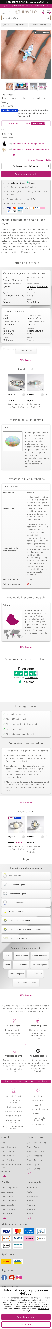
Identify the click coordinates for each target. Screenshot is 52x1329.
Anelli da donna (20, 965)
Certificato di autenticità (14, 1101)
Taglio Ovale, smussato (9, 332)
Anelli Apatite (7, 1205)
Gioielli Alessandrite (36, 1151)
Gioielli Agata (33, 1147)
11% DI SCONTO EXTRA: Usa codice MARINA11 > (26, 2)
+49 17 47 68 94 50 (14, 1060)
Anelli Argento (8, 1209)
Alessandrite (33, 1196)
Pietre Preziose (19, 25)
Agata (29, 1192)
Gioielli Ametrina (34, 1160)
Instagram (19, 1277)
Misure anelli (38, 1124)
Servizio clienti (13, 1056)
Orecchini (5, 1171)
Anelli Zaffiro (7, 1160)
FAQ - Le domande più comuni (13, 1127)
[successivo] (46, 395)
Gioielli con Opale (39, 956)
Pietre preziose (21, 956)
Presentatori (38, 1100)
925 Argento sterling (13, 296)
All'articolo (25, 360)
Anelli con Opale (35, 973)
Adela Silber (33, 302)
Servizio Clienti (13, 1096)
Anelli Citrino (7, 1213)
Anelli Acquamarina (10, 1187)
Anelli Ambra (7, 1196)
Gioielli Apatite (34, 1164)
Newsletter (38, 1113)
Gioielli (6, 25)
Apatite (30, 1213)
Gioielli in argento (39, 965)
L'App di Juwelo (13, 1116)
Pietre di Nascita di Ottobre (26, 982)
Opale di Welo (34, 318)
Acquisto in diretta (13, 1111)
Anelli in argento (17, 973)
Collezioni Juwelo (38, 25)
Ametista (31, 1209)
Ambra (30, 1200)
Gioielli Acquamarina (36, 1143)
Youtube (12, 1277)
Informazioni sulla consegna (13, 1121)
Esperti (38, 1105)
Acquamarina (33, 1187)
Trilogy (6, 302)
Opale (6, 318)
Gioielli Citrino (33, 1169)
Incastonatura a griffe (35, 332)
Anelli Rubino (7, 1156)
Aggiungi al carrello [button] (26, 174)
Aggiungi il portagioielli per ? (29, 143)
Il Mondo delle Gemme (38, 1119)
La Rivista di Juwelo (38, 1109)
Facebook (4, 1277)
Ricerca (48, 17)
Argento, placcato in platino (37, 288)
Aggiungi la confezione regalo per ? (31, 152)
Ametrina (31, 1205)
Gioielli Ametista (34, 1156)
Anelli (7, 965)
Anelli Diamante (8, 1147)
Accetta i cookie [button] (26, 1317)
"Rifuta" (25, 1304)
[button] (4, 12)
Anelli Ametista (8, 1200)
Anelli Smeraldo (8, 1151)
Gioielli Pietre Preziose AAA (12, 1166)
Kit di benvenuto (13, 1107)
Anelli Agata (7, 1192)
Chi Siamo (38, 1096)
